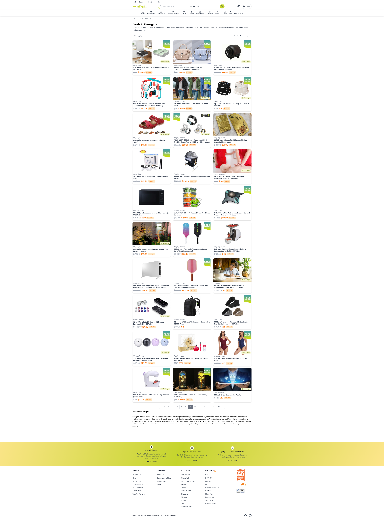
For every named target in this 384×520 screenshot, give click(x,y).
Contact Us (136, 475)
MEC (207, 484)
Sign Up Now (192, 460)
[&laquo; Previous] (161, 407)
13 (204, 407)
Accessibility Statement (168, 515)
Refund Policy (137, 488)
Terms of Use (137, 491)
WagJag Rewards (138, 494)
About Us (160, 475)
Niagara (184, 497)
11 (195, 407)
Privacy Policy (137, 484)
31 (213, 407)
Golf (182, 504)
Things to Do (185, 478)
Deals (134, 2)
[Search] (222, 6)
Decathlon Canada (212, 488)
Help (158, 2)
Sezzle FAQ (136, 481)
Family (183, 484)
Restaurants (185, 475)
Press (159, 484)
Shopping (184, 494)
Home (134, 18)
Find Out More (151, 461)
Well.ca (207, 475)
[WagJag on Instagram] (250, 515)
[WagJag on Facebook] (245, 515)
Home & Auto (186, 491)
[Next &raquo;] (223, 407)
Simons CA (209, 500)
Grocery (184, 488)
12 (199, 407)
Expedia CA (209, 497)
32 (219, 407)
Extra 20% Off (186, 507)
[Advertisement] (192, 433)
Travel (183, 500)
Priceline (208, 481)
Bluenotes (209, 494)
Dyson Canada (210, 504)
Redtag (207, 491)
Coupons (142, 2)
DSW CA (208, 478)
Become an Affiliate (164, 478)
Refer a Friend (162, 481)
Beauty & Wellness (187, 481)
